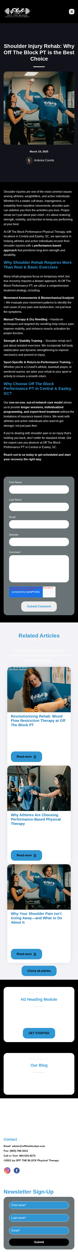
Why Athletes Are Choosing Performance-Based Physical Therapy (36, 819)
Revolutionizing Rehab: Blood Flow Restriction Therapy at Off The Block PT (38, 720)
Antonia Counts (44, 160)
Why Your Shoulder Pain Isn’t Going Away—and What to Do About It (36, 918)
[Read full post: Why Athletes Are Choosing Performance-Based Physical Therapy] (39, 788)
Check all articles (39, 970)
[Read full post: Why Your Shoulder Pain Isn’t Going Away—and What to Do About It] (39, 886)
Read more (24, 756)
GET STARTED (39, 1033)
